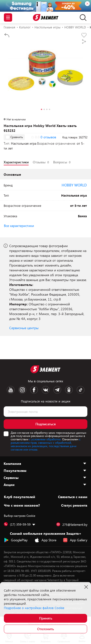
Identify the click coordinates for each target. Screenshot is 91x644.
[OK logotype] (69, 390)
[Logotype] (45, 17)
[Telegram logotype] (57, 390)
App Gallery (78, 540)
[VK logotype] (46, 390)
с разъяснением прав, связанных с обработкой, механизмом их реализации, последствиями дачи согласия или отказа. (46, 444)
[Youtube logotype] (11, 390)
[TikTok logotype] (80, 390)
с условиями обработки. (45, 439)
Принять (45, 618)
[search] (81, 17)
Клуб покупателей (19, 497)
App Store (48, 540)
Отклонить (45, 629)
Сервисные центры (24, 328)
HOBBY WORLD (74, 185)
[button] (41, 110)
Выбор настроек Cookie (19, 516)
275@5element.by (74, 524)
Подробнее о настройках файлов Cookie (34, 608)
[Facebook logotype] (34, 390)
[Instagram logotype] (22, 390)
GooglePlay (19, 540)
